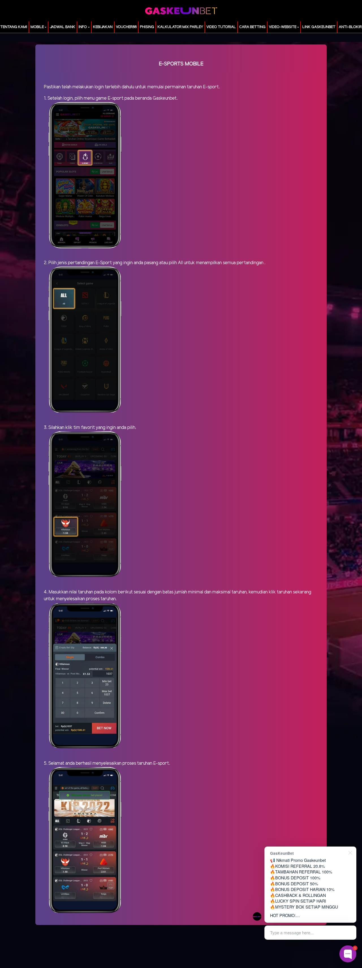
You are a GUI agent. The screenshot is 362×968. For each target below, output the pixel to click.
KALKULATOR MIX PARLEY (180, 27)
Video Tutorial (221, 27)
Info (83, 27)
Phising (147, 27)
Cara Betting (252, 27)
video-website (282, 27)
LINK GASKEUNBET (318, 27)
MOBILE (37, 27)
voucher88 (126, 27)
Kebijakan (103, 27)
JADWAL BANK (62, 27)
